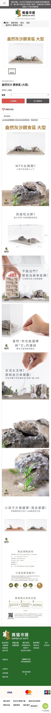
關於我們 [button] (6, 701)
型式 (22, 22)
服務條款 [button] (16, 705)
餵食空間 (14, 22)
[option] (25, 50)
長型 (28, 22)
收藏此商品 (9, 109)
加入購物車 (38, 101)
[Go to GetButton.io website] (45, 710)
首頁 (7, 22)
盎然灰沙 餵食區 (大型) (14, 25)
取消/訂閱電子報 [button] (19, 701)
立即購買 (13, 101)
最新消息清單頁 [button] (34, 701)
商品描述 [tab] (7, 116)
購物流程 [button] (6, 705)
